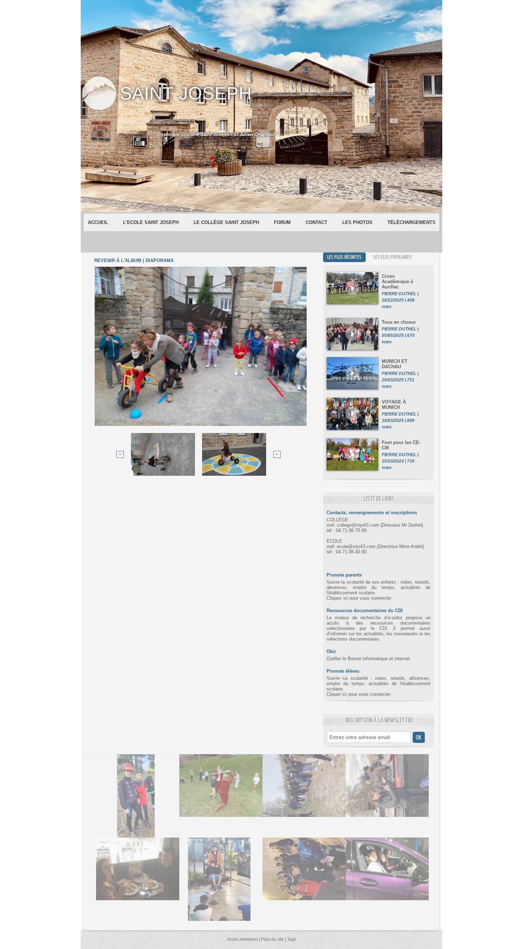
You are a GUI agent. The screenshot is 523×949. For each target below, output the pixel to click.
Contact (317, 222)
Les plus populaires (393, 257)
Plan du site (272, 939)
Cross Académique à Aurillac (397, 281)
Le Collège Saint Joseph (227, 222)
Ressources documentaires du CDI (365, 610)
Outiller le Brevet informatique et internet (368, 658)
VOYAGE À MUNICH (394, 404)
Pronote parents (344, 575)
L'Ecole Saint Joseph (151, 222)
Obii (331, 651)
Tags (291, 939)
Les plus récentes (344, 257)
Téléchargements (411, 222)
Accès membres (242, 939)
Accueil (99, 222)
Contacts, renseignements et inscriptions (372, 512)
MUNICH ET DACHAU (394, 364)
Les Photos (358, 222)
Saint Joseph (186, 93)
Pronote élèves (343, 671)
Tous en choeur (399, 322)
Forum (283, 222)
